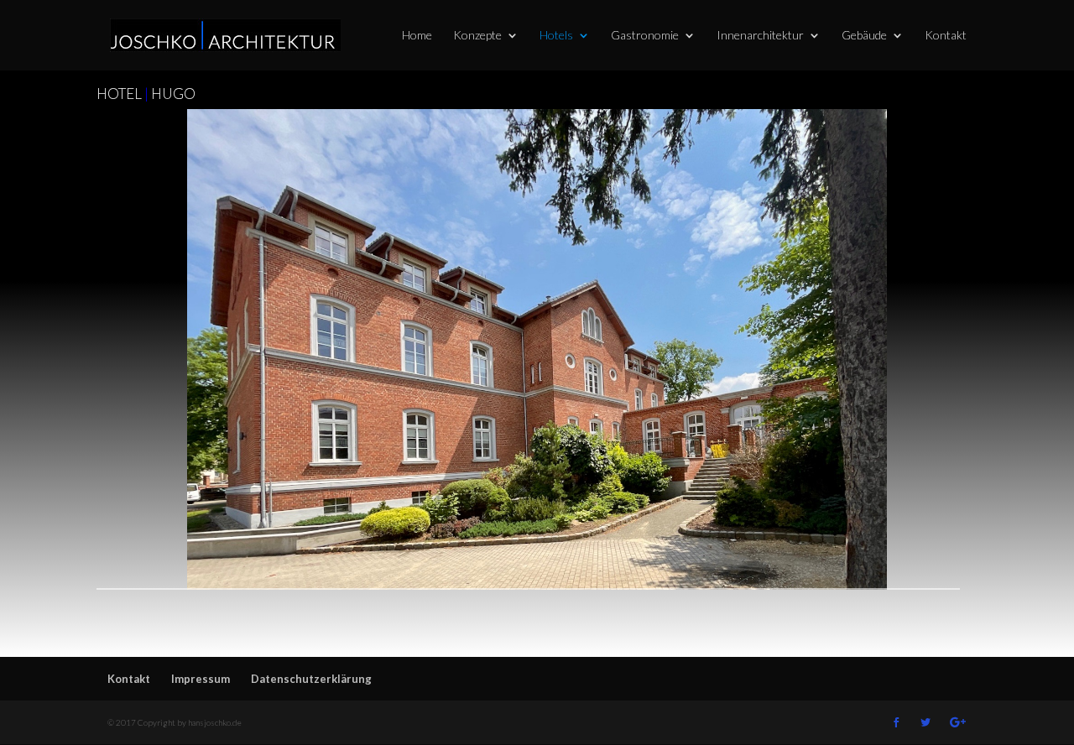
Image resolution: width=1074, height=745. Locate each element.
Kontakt (946, 35)
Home (417, 35)
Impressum (200, 678)
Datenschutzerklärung (311, 678)
